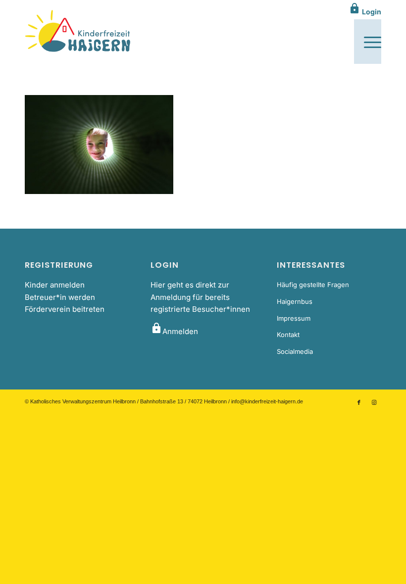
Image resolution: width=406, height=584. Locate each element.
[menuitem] (367, 41)
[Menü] (367, 41)
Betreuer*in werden (60, 297)
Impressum (293, 318)
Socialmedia (295, 351)
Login (365, 11)
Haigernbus (294, 301)
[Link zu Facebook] (359, 402)
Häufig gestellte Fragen (313, 285)
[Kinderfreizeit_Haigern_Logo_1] (78, 31)
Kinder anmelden (55, 285)
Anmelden (174, 331)
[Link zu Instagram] (373, 402)
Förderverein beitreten (64, 309)
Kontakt (288, 335)
